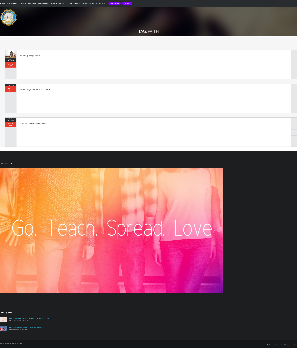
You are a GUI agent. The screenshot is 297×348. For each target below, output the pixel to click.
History (32, 3)
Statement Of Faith (16, 3)
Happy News (88, 3)
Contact (100, 3)
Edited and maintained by (282, 345)
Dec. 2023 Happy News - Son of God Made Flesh (29, 318)
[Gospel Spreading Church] (8, 27)
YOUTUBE (114, 3)
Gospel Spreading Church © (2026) (11, 343)
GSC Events (75, 3)
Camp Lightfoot (59, 3)
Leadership (43, 3)
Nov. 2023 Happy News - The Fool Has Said (26, 327)
